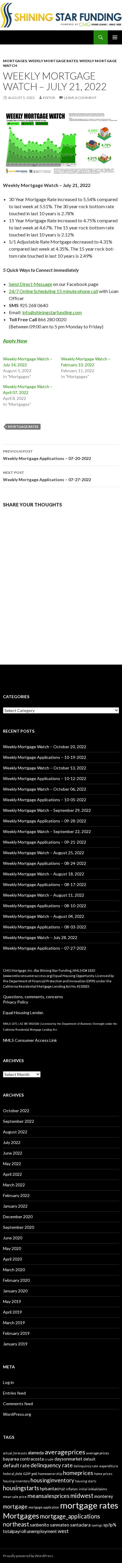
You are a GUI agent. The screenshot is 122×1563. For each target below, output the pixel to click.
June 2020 (12, 1237)
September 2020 (18, 1227)
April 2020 (12, 1258)
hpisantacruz (52, 1488)
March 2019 (14, 1322)
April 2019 (12, 1311)
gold (34, 1474)
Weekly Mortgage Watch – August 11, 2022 (43, 895)
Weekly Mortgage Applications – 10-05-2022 (44, 799)
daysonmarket (68, 1458)
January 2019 (15, 1343)
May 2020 (12, 1248)
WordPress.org (17, 1414)
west (63, 1531)
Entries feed (14, 1392)
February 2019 (16, 1333)
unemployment (42, 1531)
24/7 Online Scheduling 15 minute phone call (53, 291)
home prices (103, 1474)
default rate (16, 1465)
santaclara (80, 1524)
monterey (103, 1496)
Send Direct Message (30, 284)
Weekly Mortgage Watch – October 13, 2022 (44, 767)
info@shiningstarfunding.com (52, 312)
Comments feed (18, 1403)
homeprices (78, 1472)
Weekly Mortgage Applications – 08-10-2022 (44, 905)
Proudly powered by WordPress (28, 1556)
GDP (26, 1473)
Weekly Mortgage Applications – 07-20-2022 (47, 455)
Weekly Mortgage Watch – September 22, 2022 (47, 831)
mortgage (15, 1506)
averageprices (65, 1452)
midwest (81, 1495)
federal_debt (12, 1474)
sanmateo (59, 1524)
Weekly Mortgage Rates (53, 61)
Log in (8, 1382)
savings (97, 1525)
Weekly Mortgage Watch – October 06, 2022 (44, 789)
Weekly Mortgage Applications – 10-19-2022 (44, 757)
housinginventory (52, 1480)
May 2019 (12, 1301)
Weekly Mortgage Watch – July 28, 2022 (40, 937)
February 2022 (16, 1195)
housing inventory (16, 1481)
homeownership (50, 1474)
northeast (16, 1524)
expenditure (108, 1466)
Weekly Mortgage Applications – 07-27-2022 (47, 476)
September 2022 (18, 1121)
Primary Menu (115, 37)
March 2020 (14, 1269)
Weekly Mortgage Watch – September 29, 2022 (47, 810)
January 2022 (15, 1205)
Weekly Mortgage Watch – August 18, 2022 (43, 873)
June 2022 (12, 1152)
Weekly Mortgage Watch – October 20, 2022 (44, 746)
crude (49, 1459)
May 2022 (12, 1163)
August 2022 (15, 1131)
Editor (49, 97)
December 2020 (18, 1216)
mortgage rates (23, 426)
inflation (72, 1489)
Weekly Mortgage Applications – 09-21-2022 (44, 842)
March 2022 (14, 1184)
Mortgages (15, 61)
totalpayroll (14, 1531)
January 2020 (15, 1290)
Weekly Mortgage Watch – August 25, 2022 (43, 852)
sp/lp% (109, 1524)
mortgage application (43, 1507)
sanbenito (39, 1524)
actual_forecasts (15, 1453)
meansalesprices (49, 1495)
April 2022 (12, 1174)
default (89, 1459)
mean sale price (15, 1497)
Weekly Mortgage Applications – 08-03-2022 (44, 926)
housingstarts (21, 1487)
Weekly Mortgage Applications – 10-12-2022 (44, 778)
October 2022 (16, 1110)
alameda (36, 1452)
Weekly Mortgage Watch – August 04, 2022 (43, 916)
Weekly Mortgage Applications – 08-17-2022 (44, 884)
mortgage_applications (70, 1516)
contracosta (32, 1458)
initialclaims (97, 1489)
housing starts (85, 1481)
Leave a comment (80, 97)
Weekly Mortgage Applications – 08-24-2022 (44, 863)
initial (83, 1489)
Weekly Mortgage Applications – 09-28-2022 (44, 820)
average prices (97, 1453)
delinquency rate (51, 1465)
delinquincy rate (86, 1466)
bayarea (11, 1458)
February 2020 (16, 1280)
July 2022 (11, 1142)
